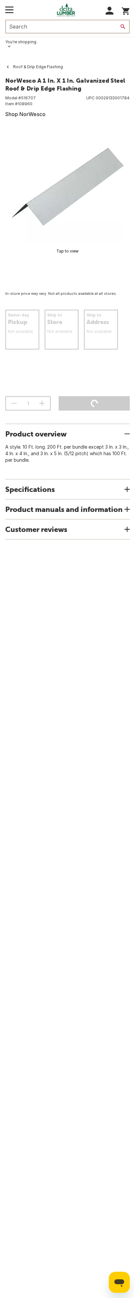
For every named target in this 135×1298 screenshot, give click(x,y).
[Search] (123, 27)
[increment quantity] (42, 403)
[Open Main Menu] (9, 10)
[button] (110, 11)
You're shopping (20, 41)
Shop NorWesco (25, 114)
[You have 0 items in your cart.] (126, 10)
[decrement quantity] (14, 403)
